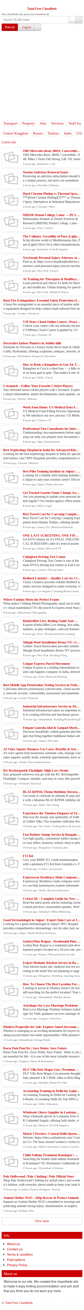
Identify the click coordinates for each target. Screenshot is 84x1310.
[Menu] (5, 3)
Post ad (9, 27)
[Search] (78, 19)
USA (80, 133)
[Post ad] (12, 3)
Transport (10, 123)
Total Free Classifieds (42, 8)
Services (57, 123)
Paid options (16, 1259)
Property (28, 123)
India (68, 133)
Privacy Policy (17, 1265)
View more (42, 1221)
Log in (26, 27)
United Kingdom (15, 133)
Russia (38, 133)
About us (13, 1243)
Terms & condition (20, 1254)
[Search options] (72, 19)
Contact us (14, 1249)
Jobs (43, 123)
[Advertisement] (42, 75)
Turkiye (53, 133)
